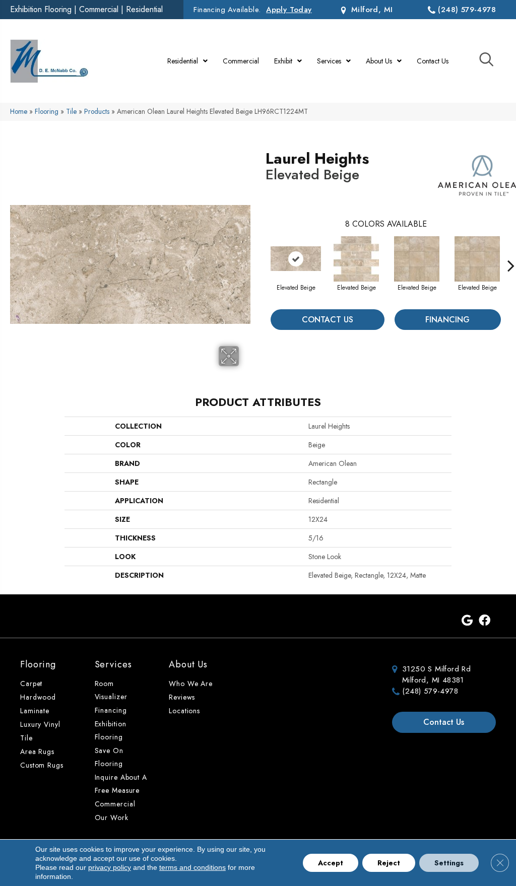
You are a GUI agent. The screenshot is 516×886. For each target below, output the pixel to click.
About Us (188, 664)
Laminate (34, 711)
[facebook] (484, 621)
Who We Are (191, 683)
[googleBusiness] (467, 621)
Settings (449, 863)
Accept (330, 863)
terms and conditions (192, 867)
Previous (260, 250)
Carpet (31, 683)
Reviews (182, 697)
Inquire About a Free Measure (121, 783)
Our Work (111, 817)
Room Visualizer (111, 690)
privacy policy (109, 867)
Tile (71, 111)
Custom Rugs (41, 765)
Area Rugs (37, 751)
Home (18, 111)
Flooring (46, 111)
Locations (184, 711)
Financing (447, 319)
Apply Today (288, 9)
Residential (144, 9)
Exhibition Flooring (41, 9)
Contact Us (327, 319)
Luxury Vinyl (40, 724)
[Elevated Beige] (296, 259)
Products (96, 111)
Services (113, 664)
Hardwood (38, 697)
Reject (388, 863)
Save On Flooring (109, 757)
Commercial (98, 9)
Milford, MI (371, 9)
